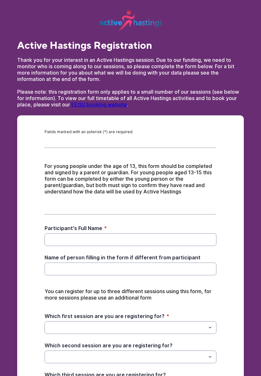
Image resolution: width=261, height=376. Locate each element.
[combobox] (130, 327)
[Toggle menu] (210, 327)
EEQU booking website (99, 104)
